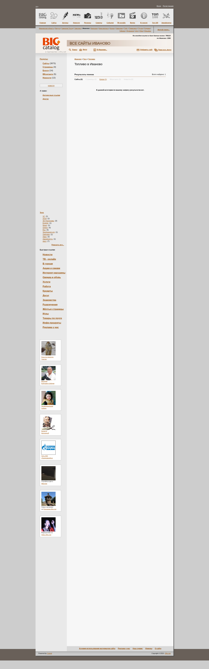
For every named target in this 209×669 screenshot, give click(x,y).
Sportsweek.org (49, 232)
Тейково (122, 31)
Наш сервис (138, 649)
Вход (159, 6)
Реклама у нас (51, 327)
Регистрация (168, 6)
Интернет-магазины (54, 273)
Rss (44, 230)
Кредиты (48, 291)
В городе (48, 263)
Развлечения (50, 304)
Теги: (42, 213)
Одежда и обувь (52, 277)
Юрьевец (147, 31)
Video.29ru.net (46, 534)
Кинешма (94, 28)
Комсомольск (104, 28)
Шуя (136, 31)
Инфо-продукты (52, 323)
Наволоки (119, 28)
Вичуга (57, 28)
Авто (44, 241)
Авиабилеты (48, 239)
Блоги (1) (103, 79)
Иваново (44, 483)
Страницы (48, 67)
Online (45, 228)
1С (44, 216)
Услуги (46, 282)
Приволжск (133, 28)
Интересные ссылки (51, 95)
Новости (47, 78)
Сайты (46, 63)
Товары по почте (52, 318)
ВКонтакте (48, 74)
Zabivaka (46, 234)
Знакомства (49, 300)
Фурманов (130, 31)
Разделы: (44, 59)
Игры (46, 313)
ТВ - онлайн (49, 259)
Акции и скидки (51, 268)
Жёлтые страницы (53, 309)
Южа (141, 31)
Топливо (91, 59)
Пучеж (140, 28)
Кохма (112, 28)
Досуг (46, 295)
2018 (45, 219)
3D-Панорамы (48, 221)
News (45, 225)
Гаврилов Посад (67, 28)
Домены (148, 649)
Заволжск (77, 28)
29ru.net (168, 653)
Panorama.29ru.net (50, 509)
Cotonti (49, 653)
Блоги (46, 70)
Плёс (126, 28)
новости (51, 86)
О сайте (158, 649)
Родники (147, 28)
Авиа (45, 237)
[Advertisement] (51, 151)
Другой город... (164, 30)
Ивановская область (46, 28)
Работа (47, 286)
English (45, 223)
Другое (46, 99)
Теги (85, 59)
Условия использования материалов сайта (97, 649)
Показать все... (57, 245)
